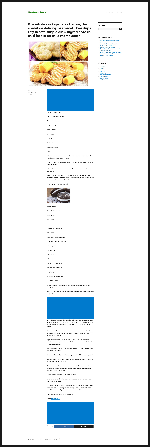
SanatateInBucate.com (45, 439)
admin (29, 90)
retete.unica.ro (55, 398)
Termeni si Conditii (33, 439)
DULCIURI (109, 12)
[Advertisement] (70, 100)
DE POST (102, 70)
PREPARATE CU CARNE (105, 75)
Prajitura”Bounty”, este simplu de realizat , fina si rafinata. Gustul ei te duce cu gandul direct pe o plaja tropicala (110, 54)
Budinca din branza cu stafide (107, 47)
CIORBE (102, 68)
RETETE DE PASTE (104, 76)
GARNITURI (103, 73)
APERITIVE (118, 12)
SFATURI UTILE (104, 78)
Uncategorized (103, 79)
